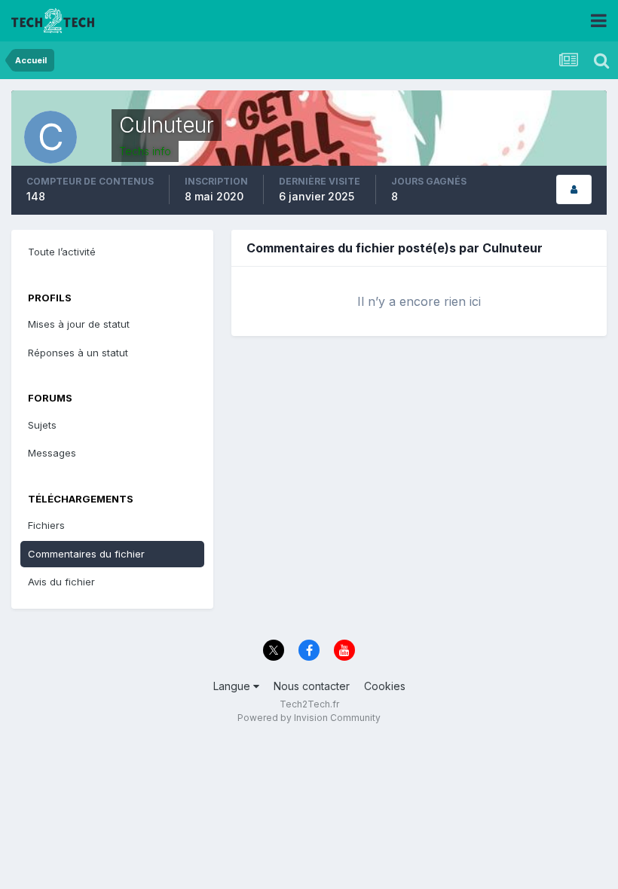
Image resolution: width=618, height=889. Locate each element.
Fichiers (46, 525)
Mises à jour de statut (79, 324)
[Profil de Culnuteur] (574, 189)
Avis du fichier (61, 582)
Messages (52, 453)
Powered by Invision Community (309, 717)
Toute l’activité (62, 252)
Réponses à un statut (78, 353)
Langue (233, 686)
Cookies (384, 686)
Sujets (42, 425)
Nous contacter (312, 686)
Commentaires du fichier (86, 554)
